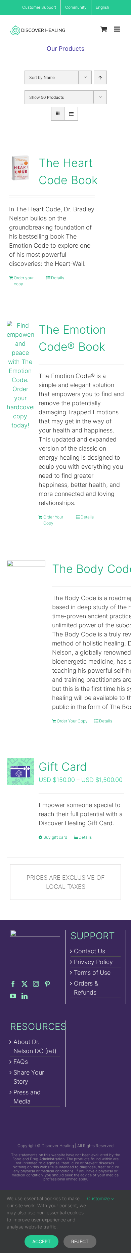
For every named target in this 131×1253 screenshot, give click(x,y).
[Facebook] (13, 984)
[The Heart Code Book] (20, 167)
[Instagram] (36, 984)
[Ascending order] (100, 77)
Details (57, 277)
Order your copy (24, 280)
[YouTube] (13, 996)
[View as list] (71, 113)
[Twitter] (24, 984)
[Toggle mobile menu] (117, 29)
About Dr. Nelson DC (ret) (34, 1046)
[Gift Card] (20, 771)
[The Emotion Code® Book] (20, 375)
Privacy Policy (93, 961)
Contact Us (89, 951)
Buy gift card (55, 837)
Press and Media (27, 1097)
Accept (41, 1241)
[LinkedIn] (24, 996)
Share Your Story (28, 1077)
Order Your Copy (53, 520)
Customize (99, 1198)
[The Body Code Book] (26, 579)
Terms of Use (92, 972)
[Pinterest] (47, 984)
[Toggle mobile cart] (103, 29)
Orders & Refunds (86, 988)
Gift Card (63, 767)
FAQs (20, 1061)
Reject (80, 1241)
